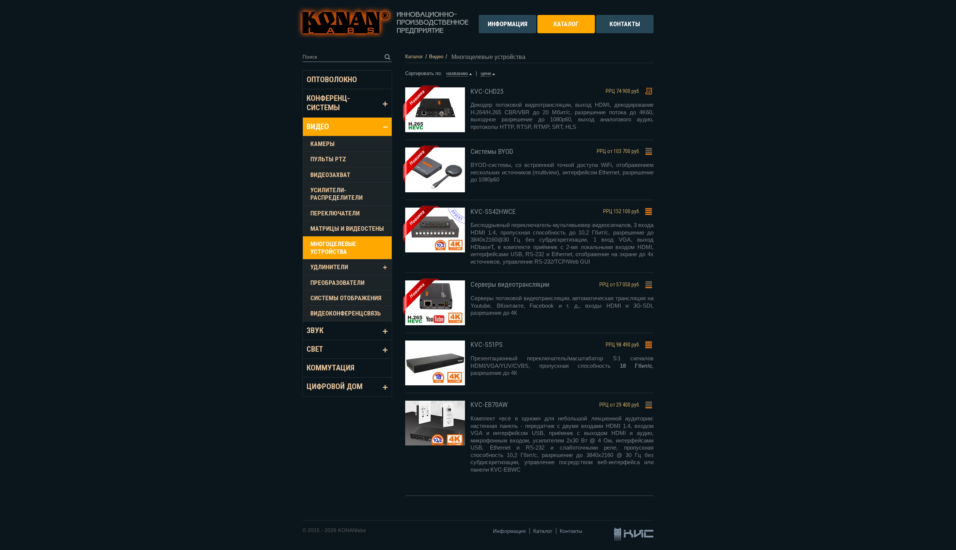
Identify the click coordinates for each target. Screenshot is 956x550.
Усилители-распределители (336, 193)
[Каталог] (566, 29)
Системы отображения (345, 298)
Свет (315, 349)
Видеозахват (330, 174)
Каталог (542, 531)
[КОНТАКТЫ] (625, 29)
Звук (315, 330)
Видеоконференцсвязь (345, 313)
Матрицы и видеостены (347, 228)
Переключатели (335, 213)
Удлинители (329, 267)
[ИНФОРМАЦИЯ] (507, 29)
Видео (318, 126)
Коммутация (330, 367)
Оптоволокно (332, 79)
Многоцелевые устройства (333, 247)
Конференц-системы (328, 103)
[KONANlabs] (383, 23)
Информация (509, 531)
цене (486, 73)
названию (457, 73)
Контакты (571, 531)
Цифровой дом (335, 386)
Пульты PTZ (328, 159)
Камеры (322, 143)
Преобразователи (337, 282)
